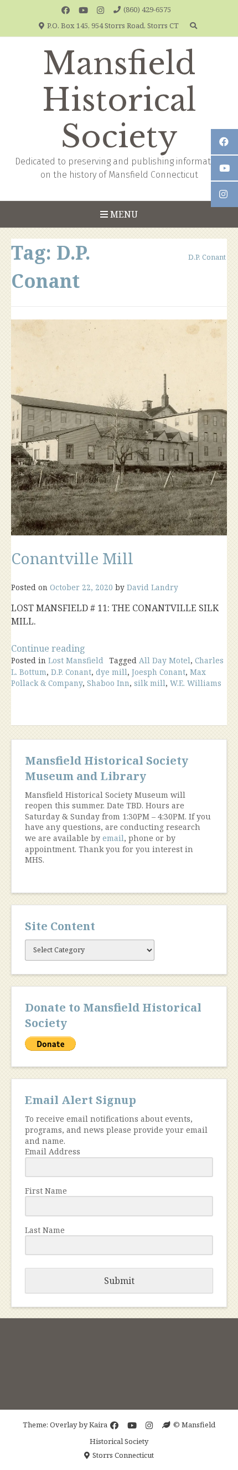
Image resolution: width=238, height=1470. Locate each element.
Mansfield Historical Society (119, 100)
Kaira (98, 1425)
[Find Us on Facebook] (65, 10)
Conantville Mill (72, 558)
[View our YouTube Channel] (83, 10)
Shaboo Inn (108, 683)
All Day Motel (164, 660)
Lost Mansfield (76, 660)
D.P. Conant (71, 672)
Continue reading (48, 648)
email (113, 838)
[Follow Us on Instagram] (100, 10)
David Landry (152, 587)
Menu (123, 214)
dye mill (111, 672)
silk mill (149, 683)
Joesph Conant (158, 672)
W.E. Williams (195, 683)
